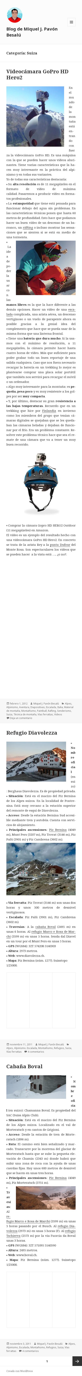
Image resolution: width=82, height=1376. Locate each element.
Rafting (52, 711)
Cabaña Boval (24, 1066)
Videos (58, 714)
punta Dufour (60, 545)
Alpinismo (12, 707)
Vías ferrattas (45, 714)
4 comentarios (36, 1051)
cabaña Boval (45, 927)
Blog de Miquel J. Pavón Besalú (32, 32)
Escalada (51, 707)
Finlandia (49, 411)
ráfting (28, 227)
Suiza (9, 714)
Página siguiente (77, 1361)
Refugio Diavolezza (31, 732)
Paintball (42, 711)
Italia (60, 707)
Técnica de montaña (25, 714)
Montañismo (28, 711)
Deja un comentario (21, 718)
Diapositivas (37, 707)
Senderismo (64, 711)
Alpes (68, 703)
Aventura (24, 707)
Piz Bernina (58, 830)
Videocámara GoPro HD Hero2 (37, 74)
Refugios (59, 1048)
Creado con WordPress (19, 1371)
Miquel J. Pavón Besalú (46, 703)
